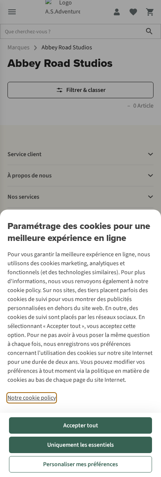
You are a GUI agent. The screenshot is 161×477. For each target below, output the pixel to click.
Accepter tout (80, 425)
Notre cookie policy (31, 398)
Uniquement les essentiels (80, 445)
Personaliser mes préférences (80, 464)
